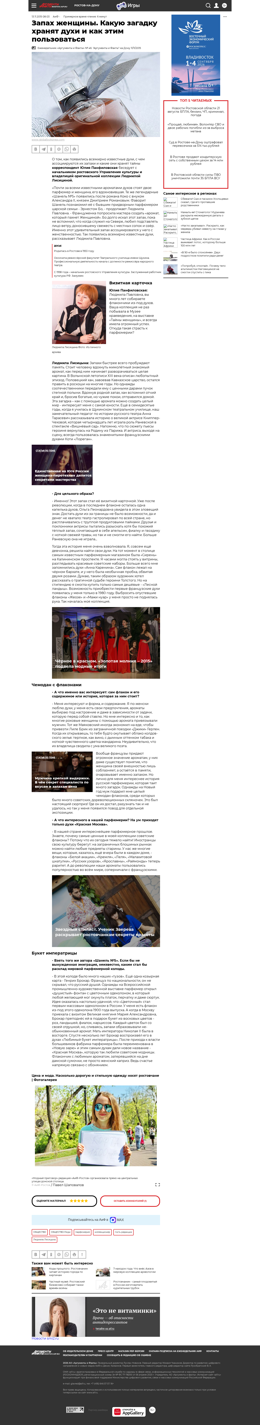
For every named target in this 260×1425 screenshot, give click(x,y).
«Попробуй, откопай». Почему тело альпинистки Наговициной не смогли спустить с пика (203, 269)
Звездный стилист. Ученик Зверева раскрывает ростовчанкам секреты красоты (104, 932)
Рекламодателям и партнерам (82, 1355)
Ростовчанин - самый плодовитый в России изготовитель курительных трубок (135, 1285)
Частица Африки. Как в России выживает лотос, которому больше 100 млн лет (203, 242)
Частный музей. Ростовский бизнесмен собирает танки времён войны (67, 1285)
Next (152, 1123)
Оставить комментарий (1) (130, 1201)
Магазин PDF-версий (131, 1351)
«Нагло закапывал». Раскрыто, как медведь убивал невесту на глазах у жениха (203, 229)
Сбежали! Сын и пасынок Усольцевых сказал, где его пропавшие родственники (204, 202)
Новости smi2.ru (45, 1338)
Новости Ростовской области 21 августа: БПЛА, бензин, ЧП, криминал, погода (196, 112)
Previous (40, 1123)
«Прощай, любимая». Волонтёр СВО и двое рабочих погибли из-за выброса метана (196, 128)
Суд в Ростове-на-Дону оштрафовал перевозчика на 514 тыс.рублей (196, 144)
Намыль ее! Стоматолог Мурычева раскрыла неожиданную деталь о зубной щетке (202, 215)
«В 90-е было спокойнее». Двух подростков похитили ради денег (202, 254)
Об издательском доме (78, 1351)
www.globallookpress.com (48, 139)
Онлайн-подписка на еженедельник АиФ (175, 1351)
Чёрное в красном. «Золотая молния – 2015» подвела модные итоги (103, 664)
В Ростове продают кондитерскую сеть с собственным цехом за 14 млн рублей (196, 160)
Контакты (212, 1351)
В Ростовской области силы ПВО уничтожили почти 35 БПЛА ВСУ (196, 176)
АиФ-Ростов (42, 1185)
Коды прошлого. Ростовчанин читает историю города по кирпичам (68, 1272)
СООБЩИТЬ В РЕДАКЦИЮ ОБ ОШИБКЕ (129, 1355)
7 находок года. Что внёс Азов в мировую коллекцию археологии (134, 1270)
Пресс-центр (106, 1351)
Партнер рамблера (98, 1410)
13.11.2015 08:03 (41, 16)
